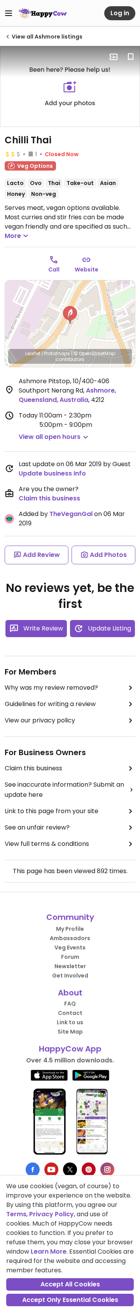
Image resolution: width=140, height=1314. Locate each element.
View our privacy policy (40, 720)
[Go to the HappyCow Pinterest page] (89, 1170)
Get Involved (70, 975)
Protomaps (57, 353)
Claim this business (49, 498)
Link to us (70, 1022)
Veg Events (70, 947)
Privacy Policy (51, 1214)
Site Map (70, 1032)
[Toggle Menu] (8, 13)
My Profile (70, 929)
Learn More (48, 1251)
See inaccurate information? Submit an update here (64, 789)
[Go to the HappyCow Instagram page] (107, 1170)
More (13, 235)
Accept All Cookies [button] (70, 1284)
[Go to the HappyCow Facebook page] (33, 1170)
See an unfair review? (37, 827)
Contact (70, 1013)
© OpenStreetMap (94, 353)
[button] (70, 315)
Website (86, 269)
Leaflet (32, 353)
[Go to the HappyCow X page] (70, 1170)
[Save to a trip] (113, 57)
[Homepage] (43, 13)
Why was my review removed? (51, 687)
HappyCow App (70, 1048)
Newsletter (70, 966)
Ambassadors (70, 938)
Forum (70, 957)
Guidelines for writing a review (50, 703)
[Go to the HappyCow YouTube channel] (51, 1170)
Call (54, 269)
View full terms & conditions (47, 843)
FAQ (70, 1004)
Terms (16, 1214)
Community (70, 917)
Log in (119, 13)
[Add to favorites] (130, 57)
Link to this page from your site (51, 811)
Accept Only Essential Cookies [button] (70, 1299)
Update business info (52, 473)
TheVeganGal (71, 513)
